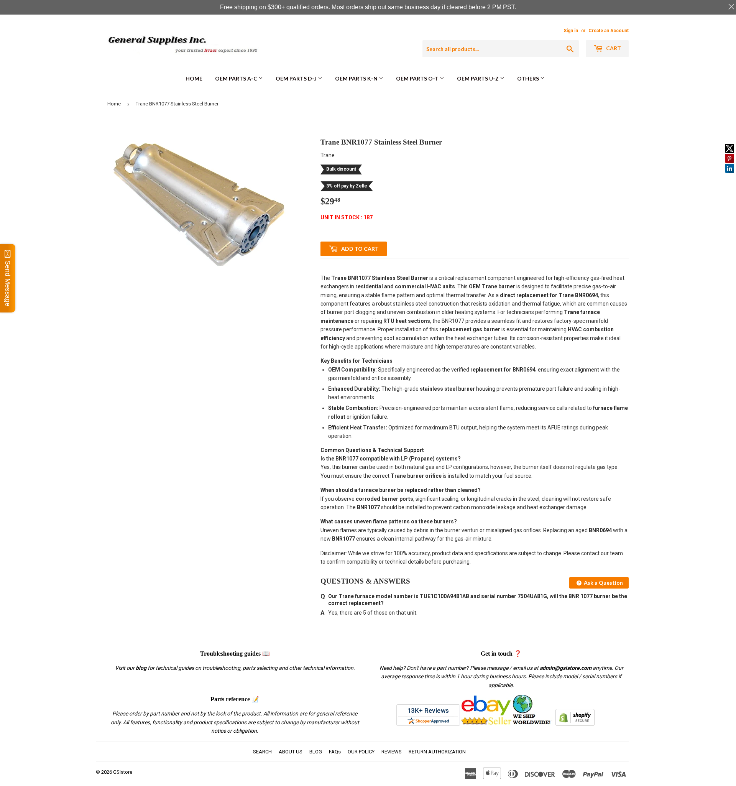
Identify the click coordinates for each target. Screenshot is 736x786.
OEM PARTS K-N (357, 78)
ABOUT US (290, 752)
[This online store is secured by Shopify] (575, 724)
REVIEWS (391, 752)
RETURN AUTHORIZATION (437, 752)
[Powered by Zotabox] (729, 176)
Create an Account (608, 30)
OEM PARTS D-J (297, 78)
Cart (613, 48)
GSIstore (122, 772)
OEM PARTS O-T (418, 78)
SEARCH (262, 752)
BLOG (315, 752)
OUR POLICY (361, 752)
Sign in (571, 30)
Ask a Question (603, 582)
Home (194, 78)
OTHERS (528, 78)
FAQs (335, 752)
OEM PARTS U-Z (478, 78)
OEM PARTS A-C (236, 78)
